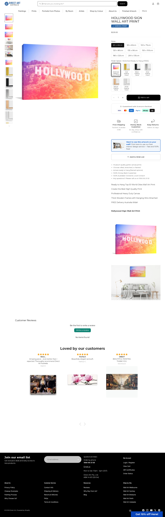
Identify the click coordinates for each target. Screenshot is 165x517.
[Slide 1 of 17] (9, 18)
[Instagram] (147, 510)
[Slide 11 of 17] (9, 105)
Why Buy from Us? (90, 491)
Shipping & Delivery (51, 491)
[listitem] (144, 11)
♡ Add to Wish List (135, 157)
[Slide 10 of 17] (9, 94)
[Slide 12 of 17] (9, 116)
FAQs (46, 498)
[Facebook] (143, 510)
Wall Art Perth (128, 498)
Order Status (128, 473)
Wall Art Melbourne (130, 487)
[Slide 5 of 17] (9, 47)
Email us (87, 467)
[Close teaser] (130, 511)
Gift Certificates (129, 470)
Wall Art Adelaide (129, 502)
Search (122, 4)
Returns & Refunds (51, 495)
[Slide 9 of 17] (9, 83)
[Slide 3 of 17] (9, 34)
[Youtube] (151, 510)
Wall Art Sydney (129, 491)
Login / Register (129, 462)
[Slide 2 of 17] (9, 27)
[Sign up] (78, 459)
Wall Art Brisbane (129, 495)
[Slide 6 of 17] (9, 54)
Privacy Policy (9, 487)
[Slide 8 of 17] (9, 72)
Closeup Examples (11, 491)
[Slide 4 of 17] (9, 41)
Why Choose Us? (10, 498)
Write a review (82, 330)
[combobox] (77, 3)
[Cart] (158, 3)
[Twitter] (155, 510)
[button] (147, 514)
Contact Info (48, 487)
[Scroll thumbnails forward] (9, 126)
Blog (85, 495)
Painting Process (10, 495)
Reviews (87, 487)
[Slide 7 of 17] (9, 62)
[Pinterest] (159, 510)
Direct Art (13, 510)
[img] (43, 354)
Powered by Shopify (23, 510)
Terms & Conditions (51, 502)
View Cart (126, 466)
